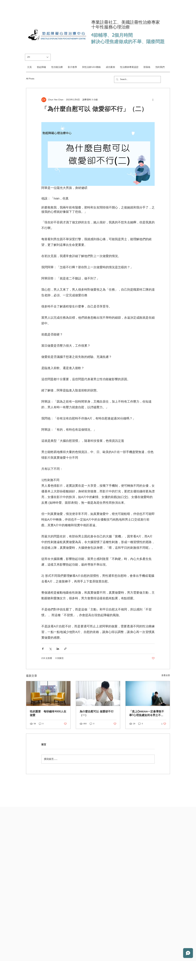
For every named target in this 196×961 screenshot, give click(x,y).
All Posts (30, 78)
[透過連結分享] (65, 648)
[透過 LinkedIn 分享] (57, 648)
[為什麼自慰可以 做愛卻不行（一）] (98, 693)
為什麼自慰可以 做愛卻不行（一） (97, 713)
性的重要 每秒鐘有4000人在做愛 (48, 713)
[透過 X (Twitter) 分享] (50, 648)
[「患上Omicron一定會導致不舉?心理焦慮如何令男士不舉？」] (148, 693)
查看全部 (165, 675)
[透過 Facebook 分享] (42, 648)
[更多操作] (153, 100)
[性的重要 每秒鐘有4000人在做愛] (48, 693)
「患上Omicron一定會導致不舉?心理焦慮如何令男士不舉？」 (146, 713)
